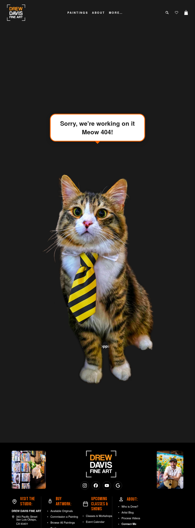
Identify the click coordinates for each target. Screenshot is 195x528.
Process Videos (130, 518)
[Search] (167, 12)
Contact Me (128, 524)
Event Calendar (95, 522)
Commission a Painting (64, 516)
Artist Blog (127, 512)
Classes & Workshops (99, 516)
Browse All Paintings (62, 522)
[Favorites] (176, 12)
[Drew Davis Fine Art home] (16, 12)
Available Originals (61, 511)
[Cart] (186, 12)
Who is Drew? (129, 506)
